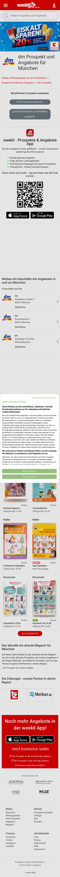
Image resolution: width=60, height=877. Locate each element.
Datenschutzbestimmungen (44, 398)
